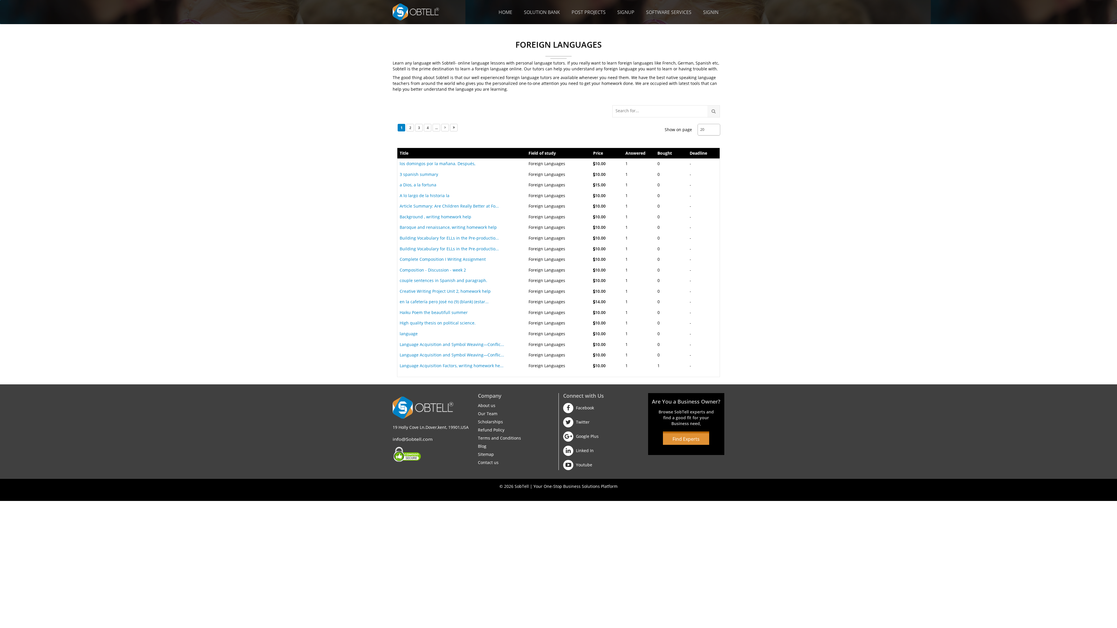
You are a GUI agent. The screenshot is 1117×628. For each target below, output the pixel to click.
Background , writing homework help (435, 217)
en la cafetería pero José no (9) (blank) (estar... (444, 301)
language (409, 333)
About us (486, 405)
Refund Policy (491, 430)
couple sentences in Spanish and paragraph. (443, 280)
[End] (454, 127)
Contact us (488, 462)
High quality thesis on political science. (438, 323)
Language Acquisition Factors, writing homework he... (452, 365)
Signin (710, 12)
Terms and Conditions (499, 438)
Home (505, 12)
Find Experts (686, 439)
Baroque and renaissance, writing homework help (448, 227)
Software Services (668, 12)
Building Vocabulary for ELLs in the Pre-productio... (449, 238)
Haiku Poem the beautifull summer (434, 312)
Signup (625, 12)
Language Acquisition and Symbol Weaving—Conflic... (452, 344)
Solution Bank (542, 12)
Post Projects (589, 12)
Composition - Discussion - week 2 (433, 270)
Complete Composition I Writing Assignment (443, 259)
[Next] (445, 127)
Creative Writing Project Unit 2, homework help (445, 291)
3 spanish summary (419, 174)
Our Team (487, 413)
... (436, 127)
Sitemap (486, 454)
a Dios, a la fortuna (418, 185)
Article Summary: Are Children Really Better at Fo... (449, 206)
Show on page (678, 129)
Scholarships (490, 421)
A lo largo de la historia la (424, 195)
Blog (482, 446)
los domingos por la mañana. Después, (437, 163)
